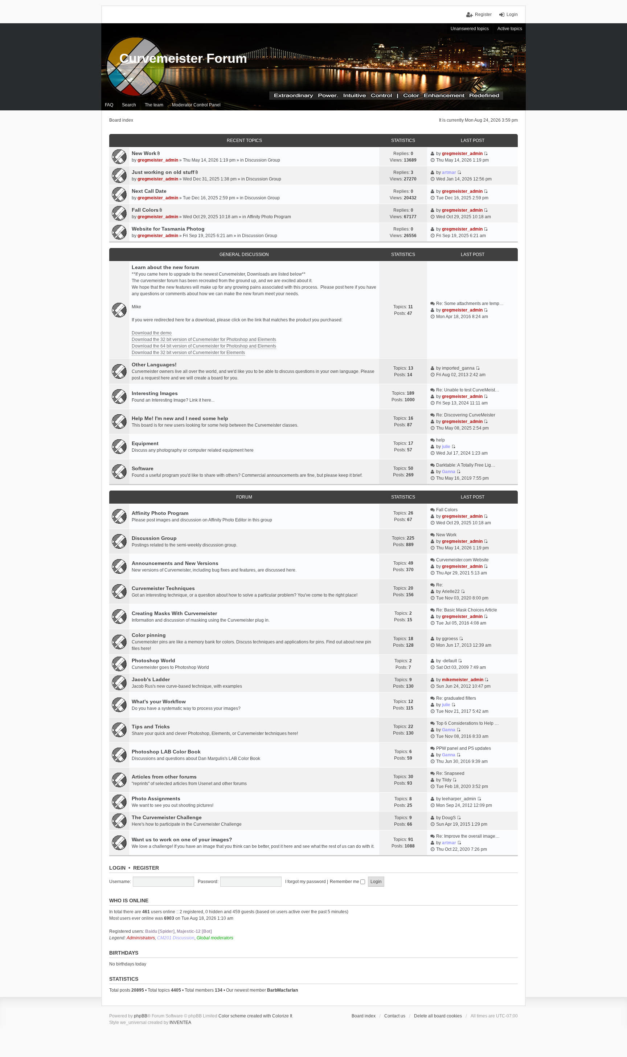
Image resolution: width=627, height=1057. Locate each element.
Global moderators (215, 937)
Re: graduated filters (456, 698)
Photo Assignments (156, 798)
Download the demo (152, 333)
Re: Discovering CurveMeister (465, 415)
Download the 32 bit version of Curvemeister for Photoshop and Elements (204, 339)
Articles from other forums (164, 777)
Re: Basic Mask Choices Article (466, 610)
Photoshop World (153, 660)
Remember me (345, 881)
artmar (449, 172)
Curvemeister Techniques (163, 588)
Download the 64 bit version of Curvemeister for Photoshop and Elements (204, 346)
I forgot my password (305, 881)
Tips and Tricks (151, 726)
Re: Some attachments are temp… (470, 303)
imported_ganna (458, 368)
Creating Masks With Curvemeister (174, 613)
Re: (439, 585)
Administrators (141, 937)
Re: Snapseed (450, 773)
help (440, 440)
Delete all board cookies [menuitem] (438, 1016)
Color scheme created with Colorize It (255, 1016)
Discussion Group (262, 160)
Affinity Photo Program (269, 216)
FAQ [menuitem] (109, 104)
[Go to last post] (486, 153)
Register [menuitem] (483, 14)
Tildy (446, 779)
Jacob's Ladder (151, 679)
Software (142, 468)
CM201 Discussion (175, 937)
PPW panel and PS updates (463, 748)
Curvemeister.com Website (462, 559)
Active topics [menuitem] (509, 28)
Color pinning (149, 635)
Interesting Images (155, 393)
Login (117, 868)
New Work (144, 153)
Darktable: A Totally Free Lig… (465, 465)
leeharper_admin (459, 798)
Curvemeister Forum (183, 58)
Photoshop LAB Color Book (166, 752)
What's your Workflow (159, 701)
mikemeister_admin (462, 679)
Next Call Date (149, 191)
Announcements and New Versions (175, 563)
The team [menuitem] (154, 104)
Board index (364, 1016)
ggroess (450, 638)
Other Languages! (154, 364)
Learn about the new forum (165, 267)
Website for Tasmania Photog (168, 229)
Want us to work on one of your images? (182, 839)
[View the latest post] (486, 310)
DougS (449, 817)
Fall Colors (145, 210)
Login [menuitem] (512, 14)
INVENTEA (180, 1022)
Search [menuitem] (129, 104)
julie (446, 446)
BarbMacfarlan (282, 990)
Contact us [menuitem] (394, 1016)
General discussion (244, 254)
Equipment (145, 443)
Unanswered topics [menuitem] (470, 28)
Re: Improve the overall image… (468, 836)
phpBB (140, 1016)
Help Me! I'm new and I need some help (180, 418)
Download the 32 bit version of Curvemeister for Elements (188, 352)
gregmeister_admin (158, 160)
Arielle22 (451, 591)
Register (146, 868)
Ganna (448, 471)
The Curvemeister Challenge (167, 817)
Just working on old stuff (163, 172)
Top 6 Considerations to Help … (467, 723)
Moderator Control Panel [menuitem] (196, 104)
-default (449, 660)
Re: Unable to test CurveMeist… (467, 390)
